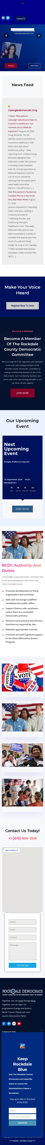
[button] (22, 3)
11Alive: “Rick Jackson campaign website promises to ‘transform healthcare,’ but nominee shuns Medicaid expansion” (22, 124)
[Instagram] (14, 1024)
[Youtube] (19, 1024)
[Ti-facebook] (4, 1024)
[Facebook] (3, 18)
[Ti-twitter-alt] (9, 1024)
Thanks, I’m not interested (22, 1141)
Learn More (34, 66)
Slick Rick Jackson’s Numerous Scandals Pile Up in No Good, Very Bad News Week (22, 196)
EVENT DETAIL (22, 509)
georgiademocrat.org (22, 110)
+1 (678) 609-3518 (22, 838)
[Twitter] (8, 18)
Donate (11, 66)
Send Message (22, 965)
